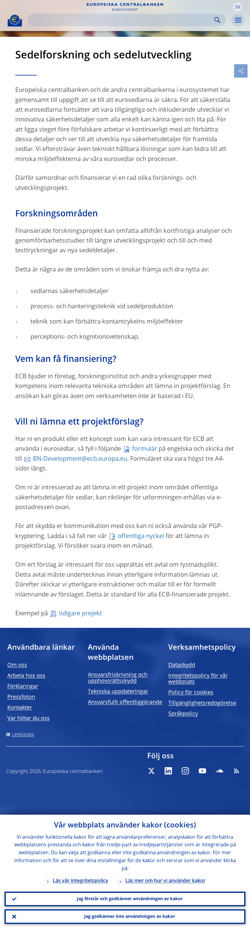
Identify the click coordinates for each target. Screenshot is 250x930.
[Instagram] (185, 771)
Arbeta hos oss (26, 676)
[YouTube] (202, 771)
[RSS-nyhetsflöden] (236, 771)
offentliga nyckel (141, 536)
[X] (151, 771)
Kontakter (19, 708)
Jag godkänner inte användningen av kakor (129, 916)
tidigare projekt (80, 614)
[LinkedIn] (168, 771)
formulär (144, 449)
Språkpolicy (183, 714)
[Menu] (237, 20)
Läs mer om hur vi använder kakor (165, 881)
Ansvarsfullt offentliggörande (125, 702)
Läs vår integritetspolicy (80, 881)
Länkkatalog (23, 734)
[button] (237, 7)
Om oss (17, 665)
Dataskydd (181, 665)
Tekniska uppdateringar (118, 691)
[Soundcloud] (219, 771)
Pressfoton (21, 697)
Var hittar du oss (28, 718)
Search (217, 20)
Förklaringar (22, 686)
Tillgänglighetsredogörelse (202, 703)
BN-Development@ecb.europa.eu (80, 459)
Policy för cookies (190, 692)
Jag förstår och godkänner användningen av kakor (130, 899)
